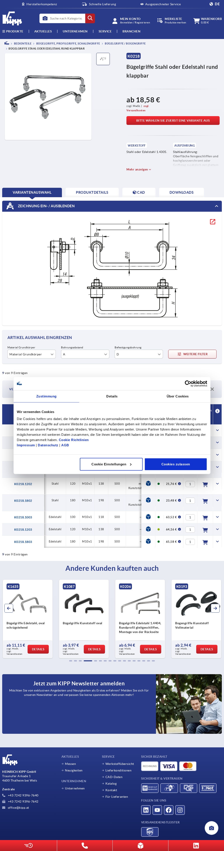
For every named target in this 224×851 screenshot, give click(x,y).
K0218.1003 (23, 517)
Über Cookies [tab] (178, 396)
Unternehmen (75, 31)
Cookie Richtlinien (74, 439)
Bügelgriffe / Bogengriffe (125, 43)
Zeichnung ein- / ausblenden (46, 206)
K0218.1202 (23, 484)
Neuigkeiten (74, 770)
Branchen (131, 31)
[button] (70, 660)
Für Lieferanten (116, 796)
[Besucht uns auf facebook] (168, 810)
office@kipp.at (18, 807)
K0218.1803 (23, 542)
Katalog (111, 783)
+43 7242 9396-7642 (22, 801)
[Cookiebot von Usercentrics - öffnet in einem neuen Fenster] (188, 383)
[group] (27, 619)
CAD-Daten (114, 777)
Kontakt (111, 790)
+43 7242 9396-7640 (22, 795)
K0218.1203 (23, 529)
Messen (70, 764)
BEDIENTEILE (22, 43)
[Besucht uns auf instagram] (180, 810)
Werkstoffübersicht (119, 764)
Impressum (26, 445)
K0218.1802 (23, 500)
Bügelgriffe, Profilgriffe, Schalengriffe (68, 43)
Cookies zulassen (175, 464)
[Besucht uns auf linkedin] (146, 810)
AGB (65, 445)
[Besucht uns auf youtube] (157, 810)
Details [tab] (112, 396)
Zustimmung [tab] (46, 396)
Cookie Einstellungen (108, 464)
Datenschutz (48, 445)
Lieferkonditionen (118, 770)
